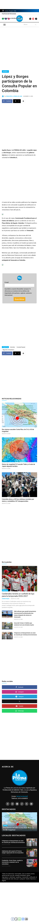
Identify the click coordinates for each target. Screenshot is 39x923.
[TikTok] (22, 804)
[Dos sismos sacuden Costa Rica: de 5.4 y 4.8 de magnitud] (19, 415)
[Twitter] (26, 804)
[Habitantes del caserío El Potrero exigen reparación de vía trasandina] (32, 853)
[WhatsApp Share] (19, 919)
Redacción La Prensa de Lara (14, 96)
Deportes (5, 590)
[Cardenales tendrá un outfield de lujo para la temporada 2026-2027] (19, 578)
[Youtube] (31, 804)
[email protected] (22, 796)
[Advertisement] (19, 48)
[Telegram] (17, 804)
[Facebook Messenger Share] (23, 919)
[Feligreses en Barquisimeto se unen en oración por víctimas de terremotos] (7, 635)
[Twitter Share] (16, 919)
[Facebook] (8, 804)
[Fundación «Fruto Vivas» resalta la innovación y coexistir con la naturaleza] (32, 863)
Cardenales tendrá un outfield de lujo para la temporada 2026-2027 (18, 595)
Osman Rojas (5, 598)
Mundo (5, 71)
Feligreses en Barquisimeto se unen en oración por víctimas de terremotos (13, 841)
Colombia (12, 347)
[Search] (35, 24)
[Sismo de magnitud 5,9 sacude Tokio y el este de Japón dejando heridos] (19, 449)
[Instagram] (12, 804)
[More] (23, 101)
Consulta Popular (21, 347)
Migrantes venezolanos (8, 349)
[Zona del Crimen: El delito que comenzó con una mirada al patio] (7, 625)
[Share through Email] (26, 919)
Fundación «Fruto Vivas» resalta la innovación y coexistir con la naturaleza (12, 862)
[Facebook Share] (12, 919)
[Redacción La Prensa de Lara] (3, 96)
